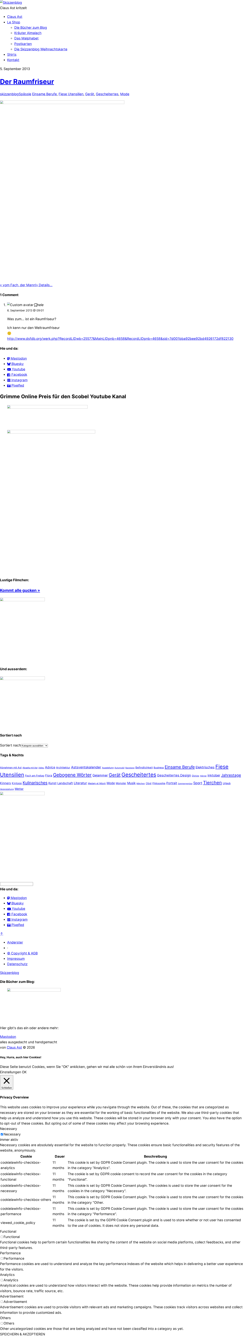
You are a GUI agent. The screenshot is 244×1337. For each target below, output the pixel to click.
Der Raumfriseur (27, 81)
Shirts (11, 55)
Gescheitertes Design (174, 775)
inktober (214, 775)
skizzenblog (9, 94)
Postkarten (23, 44)
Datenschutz (17, 964)
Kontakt (13, 60)
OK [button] (24, 1072)
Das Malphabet (26, 38)
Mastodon (8, 1037)
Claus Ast (14, 17)
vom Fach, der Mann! (18, 285)
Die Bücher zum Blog (30, 28)
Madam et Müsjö (97, 783)
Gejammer (100, 775)
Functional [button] (8, 1231)
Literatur (80, 783)
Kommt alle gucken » (20, 590)
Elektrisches (205, 767)
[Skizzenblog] (11, 3)
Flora (48, 775)
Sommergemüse (185, 783)
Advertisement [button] (12, 1296)
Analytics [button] (7, 1275)
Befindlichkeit (144, 767)
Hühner (203, 776)
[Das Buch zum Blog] (22, 679)
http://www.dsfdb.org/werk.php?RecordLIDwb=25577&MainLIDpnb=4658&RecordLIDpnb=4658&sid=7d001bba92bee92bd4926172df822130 (120, 339)
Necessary (12, 1134)
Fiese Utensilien (71, 94)
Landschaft (65, 783)
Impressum (16, 959)
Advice (50, 767)
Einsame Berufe (44, 94)
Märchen (140, 783)
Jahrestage (231, 775)
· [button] (7, 948)
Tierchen (212, 782)
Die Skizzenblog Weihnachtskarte (40, 49)
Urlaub (227, 783)
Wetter (19, 789)
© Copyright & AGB (22, 953)
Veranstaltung (7, 789)
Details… (44, 285)
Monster (121, 783)
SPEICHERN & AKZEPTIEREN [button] (22, 1334)
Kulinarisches (35, 782)
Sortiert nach (10, 745)
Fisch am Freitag (34, 775)
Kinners (5, 783)
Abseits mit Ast (30, 767)
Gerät (89, 94)
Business (159, 767)
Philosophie (158, 783)
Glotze (195, 775)
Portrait (171, 783)
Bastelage (130, 768)
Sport (197, 783)
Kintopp (17, 783)
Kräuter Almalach (27, 33)
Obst (148, 783)
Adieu (41, 768)
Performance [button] (10, 1253)
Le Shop (13, 22)
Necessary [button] (8, 1129)
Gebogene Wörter (72, 775)
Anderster (15, 942)
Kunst (52, 783)
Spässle (25, 94)
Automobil (119, 768)
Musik (131, 783)
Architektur (63, 767)
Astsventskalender (86, 767)
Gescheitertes (107, 94)
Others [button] (5, 1318)
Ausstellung (108, 767)
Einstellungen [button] (10, 1072)
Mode (124, 94)
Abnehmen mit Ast (11, 767)
